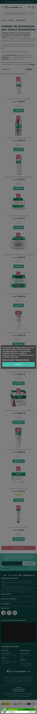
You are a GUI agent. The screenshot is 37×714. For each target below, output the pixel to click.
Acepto (18, 364)
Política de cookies (8, 360)
